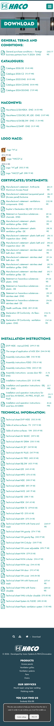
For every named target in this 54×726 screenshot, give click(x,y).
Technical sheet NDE (20, 480)
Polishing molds (27, 691)
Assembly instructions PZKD (24, 362)
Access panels (27, 664)
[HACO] (27, 636)
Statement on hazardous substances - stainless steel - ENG (29, 295)
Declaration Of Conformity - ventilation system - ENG (29, 322)
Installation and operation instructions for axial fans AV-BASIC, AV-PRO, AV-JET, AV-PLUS (29, 395)
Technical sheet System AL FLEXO (26, 601)
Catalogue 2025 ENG (20, 79)
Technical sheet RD (19, 496)
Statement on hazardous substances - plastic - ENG (28, 280)
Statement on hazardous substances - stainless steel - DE (29, 302)
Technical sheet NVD (20, 491)
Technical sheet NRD (20, 485)
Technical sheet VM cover (23, 575)
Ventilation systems (27, 670)
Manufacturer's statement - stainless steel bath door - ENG (29, 251)
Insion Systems (29, 654)
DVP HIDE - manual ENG (22, 345)
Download (36, 636)
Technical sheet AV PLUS (22, 452)
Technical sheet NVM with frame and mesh (28, 525)
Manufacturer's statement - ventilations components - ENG (29, 203)
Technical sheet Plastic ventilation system (28, 606)
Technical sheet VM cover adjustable (27, 548)
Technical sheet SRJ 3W (22, 463)
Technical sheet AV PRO (22, 458)
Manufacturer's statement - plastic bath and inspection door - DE (29, 244)
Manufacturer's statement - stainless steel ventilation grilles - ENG (29, 266)
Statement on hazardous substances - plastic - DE (28, 287)
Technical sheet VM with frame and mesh (28, 582)
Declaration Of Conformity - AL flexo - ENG (28, 314)
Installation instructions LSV (23, 380)
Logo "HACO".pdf (19, 173)
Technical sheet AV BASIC (22, 436)
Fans (27, 674)
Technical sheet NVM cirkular (24, 559)
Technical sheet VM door (22, 570)
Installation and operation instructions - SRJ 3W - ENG (28, 387)
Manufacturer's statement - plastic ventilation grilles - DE (29, 230)
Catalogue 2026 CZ (20, 73)
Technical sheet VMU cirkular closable (28, 595)
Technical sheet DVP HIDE (23, 419)
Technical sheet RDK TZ (22, 507)
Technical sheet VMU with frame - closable (28, 589)
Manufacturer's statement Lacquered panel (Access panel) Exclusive (29, 196)
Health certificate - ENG (22, 308)
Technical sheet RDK (20, 502)
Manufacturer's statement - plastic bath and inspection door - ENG (29, 237)
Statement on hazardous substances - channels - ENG (28, 215)
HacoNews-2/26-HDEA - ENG (24, 109)
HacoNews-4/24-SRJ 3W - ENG (25, 120)
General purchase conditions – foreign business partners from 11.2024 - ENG (29, 53)
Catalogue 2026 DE (19, 68)
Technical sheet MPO (21, 474)
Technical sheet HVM (21, 553)
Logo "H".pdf (17, 167)
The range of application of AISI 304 (28, 351)
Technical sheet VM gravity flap (25, 537)
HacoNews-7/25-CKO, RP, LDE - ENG (27, 115)
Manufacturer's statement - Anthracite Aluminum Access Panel (29, 188)
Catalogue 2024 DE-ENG (22, 90)
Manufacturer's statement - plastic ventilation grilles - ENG (29, 223)
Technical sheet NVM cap (23, 564)
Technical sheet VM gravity (23, 531)
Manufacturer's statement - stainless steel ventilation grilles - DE (29, 273)
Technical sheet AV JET (21, 447)
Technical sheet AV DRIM (22, 441)
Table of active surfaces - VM (24, 430)
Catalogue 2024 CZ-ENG (22, 84)
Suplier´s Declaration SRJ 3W (24, 209)
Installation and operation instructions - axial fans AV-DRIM (28, 404)
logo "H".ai (12, 149)
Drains (27, 678)
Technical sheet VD (20, 513)
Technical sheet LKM (20, 518)
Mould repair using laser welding (27, 687)
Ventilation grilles (27, 667)
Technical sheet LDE (20, 469)
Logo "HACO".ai (14, 158)
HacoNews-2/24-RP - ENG (22, 126)
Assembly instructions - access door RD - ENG (28, 374)
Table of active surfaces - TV (23, 425)
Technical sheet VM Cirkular (24, 542)
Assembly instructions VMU (23, 367)
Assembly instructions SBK (23, 356)
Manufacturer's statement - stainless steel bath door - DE (29, 259)
